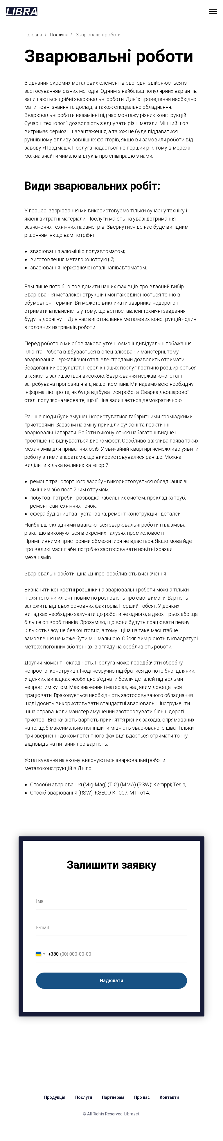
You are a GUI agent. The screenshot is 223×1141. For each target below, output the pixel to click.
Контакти (169, 1097)
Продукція (54, 1097)
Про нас (142, 1097)
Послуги (59, 35)
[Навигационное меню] (213, 12)
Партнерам (113, 1097)
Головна (33, 35)
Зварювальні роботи (98, 35)
